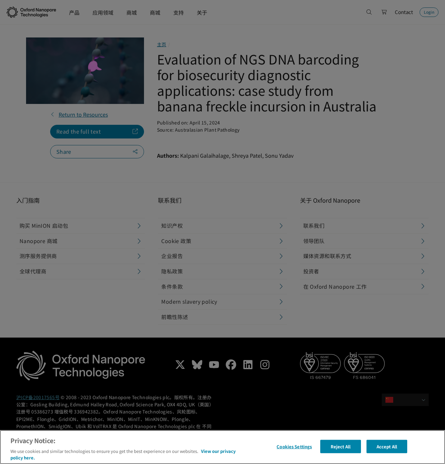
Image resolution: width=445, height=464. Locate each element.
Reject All (341, 446)
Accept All (387, 446)
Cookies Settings (294, 446)
